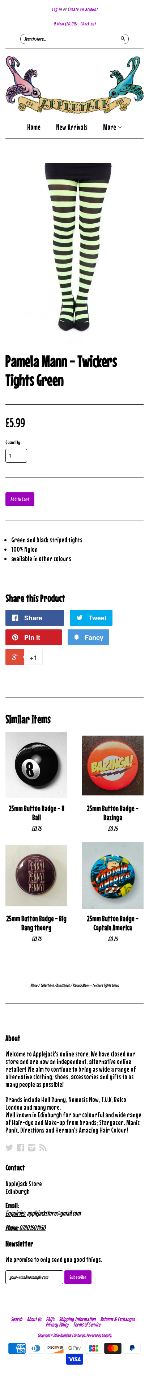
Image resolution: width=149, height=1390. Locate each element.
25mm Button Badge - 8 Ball (36, 813)
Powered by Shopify (98, 1335)
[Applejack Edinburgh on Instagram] (32, 1147)
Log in (57, 9)
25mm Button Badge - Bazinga (113, 813)
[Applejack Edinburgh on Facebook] (21, 1147)
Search (16, 1318)
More (110, 127)
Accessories (62, 985)
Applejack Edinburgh (72, 1335)
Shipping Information (77, 1318)
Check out (88, 23)
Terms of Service (86, 1324)
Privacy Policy (57, 1324)
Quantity (12, 442)
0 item (65, 23)
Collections (47, 985)
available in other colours (41, 558)
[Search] (123, 38)
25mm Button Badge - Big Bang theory (36, 923)
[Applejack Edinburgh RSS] (43, 1147)
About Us (34, 1318)
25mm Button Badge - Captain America (113, 923)
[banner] (74, 84)
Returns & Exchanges (117, 1318)
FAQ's (50, 1318)
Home (34, 127)
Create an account (83, 9)
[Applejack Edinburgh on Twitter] (9, 1147)
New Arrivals (72, 127)
